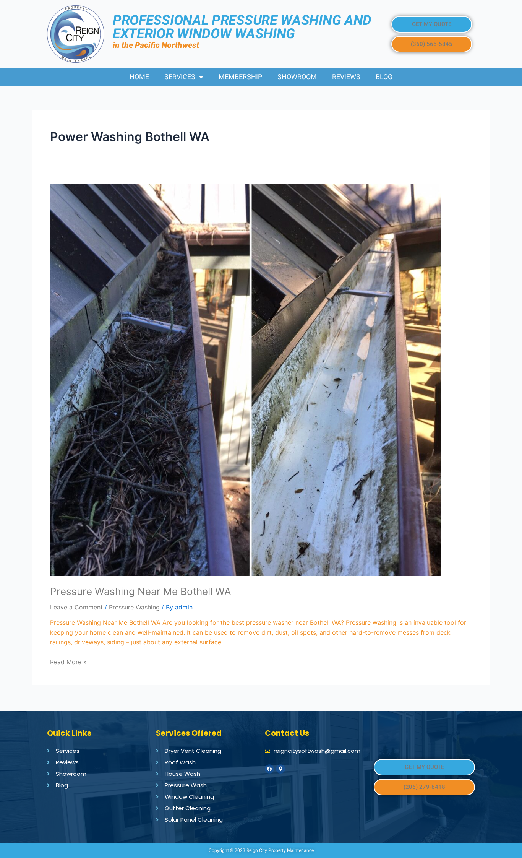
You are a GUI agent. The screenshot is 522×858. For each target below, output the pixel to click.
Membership (240, 77)
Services (179, 77)
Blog (384, 77)
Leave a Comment (76, 607)
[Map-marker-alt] (280, 769)
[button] (431, 24)
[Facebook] (269, 769)
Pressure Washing (134, 607)
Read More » (68, 662)
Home (139, 77)
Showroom (297, 77)
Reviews (346, 77)
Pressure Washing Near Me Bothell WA (140, 591)
